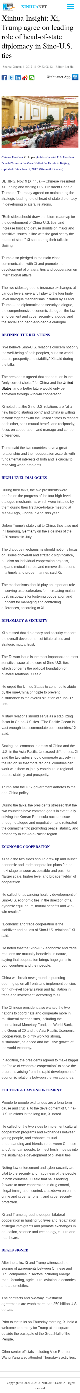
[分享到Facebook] (4, 77)
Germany (29, 531)
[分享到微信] (32, 77)
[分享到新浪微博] (25, 77)
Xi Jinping (30, 157)
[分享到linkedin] (18, 77)
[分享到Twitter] (11, 77)
